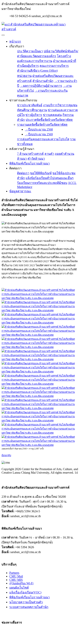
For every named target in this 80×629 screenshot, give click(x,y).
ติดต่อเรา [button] (15, 168)
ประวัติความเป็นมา (30, 51)
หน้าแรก (15, 41)
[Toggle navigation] (3, 35)
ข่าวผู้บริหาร (33, 115)
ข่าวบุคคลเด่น (52, 115)
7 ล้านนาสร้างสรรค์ (30, 153)
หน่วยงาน (24, 76)
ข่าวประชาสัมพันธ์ (29, 105)
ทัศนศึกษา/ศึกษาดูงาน (32, 110)
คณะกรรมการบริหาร (54, 65)
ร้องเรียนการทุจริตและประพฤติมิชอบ (42, 182)
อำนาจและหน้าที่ (64, 61)
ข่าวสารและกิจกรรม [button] (23, 100)
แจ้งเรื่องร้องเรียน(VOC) (25, 592)
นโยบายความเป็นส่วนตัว (26, 602)
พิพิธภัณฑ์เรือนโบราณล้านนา (29, 163)
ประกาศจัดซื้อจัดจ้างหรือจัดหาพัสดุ (49, 119)
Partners (14, 572)
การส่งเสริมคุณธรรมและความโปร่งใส (43, 139)
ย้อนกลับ (6, 455)
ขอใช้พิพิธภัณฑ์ (41, 173)
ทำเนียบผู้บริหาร (28, 65)
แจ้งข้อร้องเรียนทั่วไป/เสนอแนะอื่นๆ (50, 178)
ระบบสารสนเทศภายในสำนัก (28, 607)
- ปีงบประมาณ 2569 (39, 134)
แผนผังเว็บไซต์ (19, 587)
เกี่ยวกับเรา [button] (16, 46)
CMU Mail (16, 576)
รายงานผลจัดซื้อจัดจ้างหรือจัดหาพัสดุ (42, 124)
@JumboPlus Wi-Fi (21, 583)
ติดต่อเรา (23, 173)
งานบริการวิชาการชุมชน (60, 105)
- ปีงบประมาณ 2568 (39, 129)
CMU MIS (16, 579)
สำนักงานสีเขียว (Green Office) (37, 70)
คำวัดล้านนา (36, 158)
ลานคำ (49, 153)
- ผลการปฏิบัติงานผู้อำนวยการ (41, 85)
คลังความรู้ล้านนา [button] (21, 149)
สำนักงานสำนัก (42, 81)
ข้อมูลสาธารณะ (20, 191)
